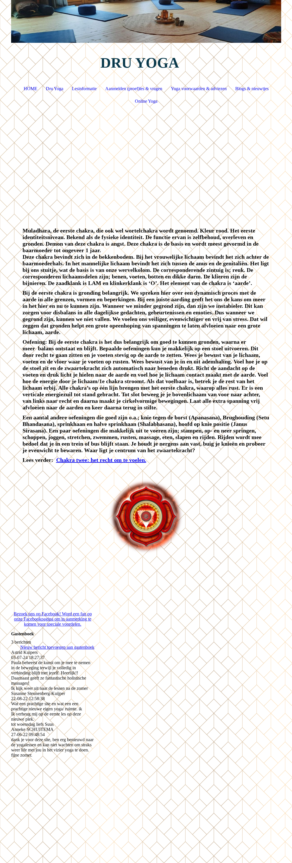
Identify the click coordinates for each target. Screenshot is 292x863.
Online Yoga (146, 101)
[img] (146, 21)
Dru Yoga (54, 88)
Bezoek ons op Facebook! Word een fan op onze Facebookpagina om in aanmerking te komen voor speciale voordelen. (53, 618)
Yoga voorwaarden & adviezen (199, 88)
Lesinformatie (84, 88)
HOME (30, 88)
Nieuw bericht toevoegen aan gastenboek (57, 647)
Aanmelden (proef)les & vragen (133, 88)
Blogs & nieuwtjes (252, 88)
